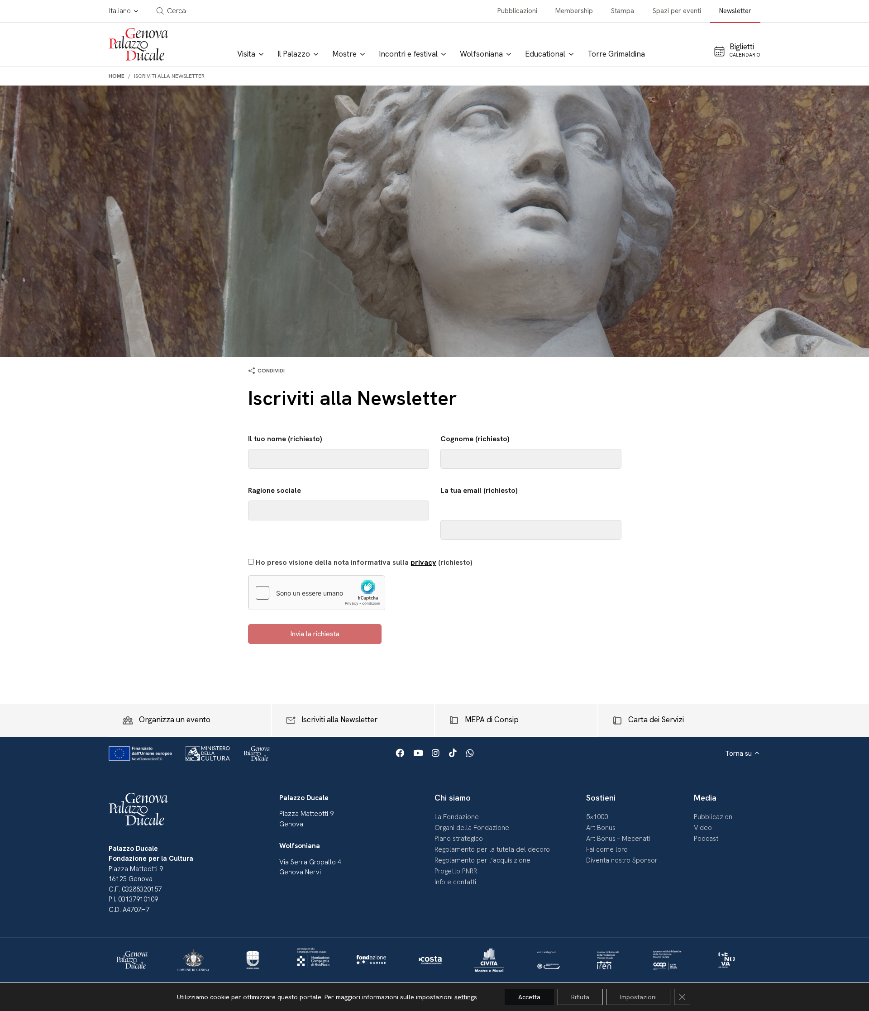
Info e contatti (455, 882)
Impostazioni (638, 997)
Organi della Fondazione (471, 827)
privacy (423, 562)
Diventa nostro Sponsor (622, 860)
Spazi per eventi (677, 10)
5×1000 (597, 816)
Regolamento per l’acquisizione (482, 860)
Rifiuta (580, 997)
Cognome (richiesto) (475, 439)
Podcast (706, 838)
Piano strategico (458, 838)
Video (703, 827)
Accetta (529, 997)
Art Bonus (601, 827)
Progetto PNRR (455, 871)
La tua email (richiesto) (479, 490)
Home (116, 76)
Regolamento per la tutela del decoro (492, 849)
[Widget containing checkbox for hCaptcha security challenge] (316, 593)
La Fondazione (456, 816)
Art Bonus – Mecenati (618, 838)
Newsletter (735, 10)
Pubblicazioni (517, 10)
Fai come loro (607, 849)
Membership (574, 10)
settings (465, 997)
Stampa (622, 10)
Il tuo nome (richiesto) (285, 439)
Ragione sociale (274, 490)
